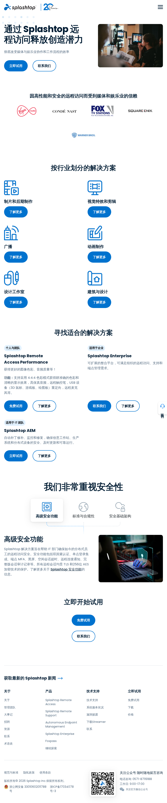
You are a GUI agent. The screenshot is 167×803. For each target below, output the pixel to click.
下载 (131, 707)
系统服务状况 (95, 707)
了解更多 (15, 212)
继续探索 (51, 748)
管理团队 (9, 707)
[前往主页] (20, 7)
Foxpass (51, 741)
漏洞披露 (92, 714)
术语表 (8, 744)
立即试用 (15, 65)
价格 (131, 714)
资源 (7, 729)
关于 (7, 691)
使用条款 (45, 772)
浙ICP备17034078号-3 (62, 787)
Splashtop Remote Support (58, 713)
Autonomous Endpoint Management (61, 724)
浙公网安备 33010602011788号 (27, 787)
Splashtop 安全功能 (66, 569)
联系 (7, 736)
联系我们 (44, 65)
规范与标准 (11, 772)
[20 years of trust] (47, 7)
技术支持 (93, 691)
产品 (48, 691)
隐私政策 (29, 772)
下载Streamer (96, 722)
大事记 (8, 714)
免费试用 (15, 406)
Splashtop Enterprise (59, 734)
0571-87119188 (142, 779)
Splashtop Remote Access (58, 702)
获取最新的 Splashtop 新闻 (30, 678)
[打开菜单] (160, 7)
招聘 (7, 722)
